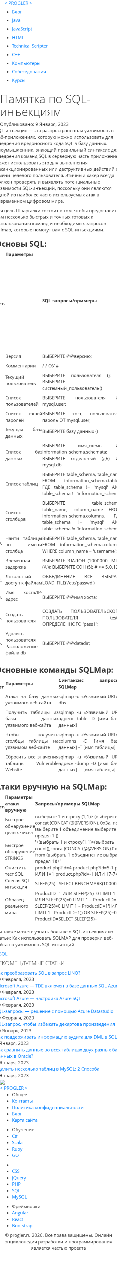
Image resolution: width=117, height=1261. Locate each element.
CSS (16, 1171)
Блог (17, 12)
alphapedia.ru (59, 1257)
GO (15, 1155)
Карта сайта (25, 1120)
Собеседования (29, 71)
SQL (16, 1190)
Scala (17, 1142)
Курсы (19, 80)
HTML (18, 37)
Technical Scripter (30, 46)
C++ (16, 54)
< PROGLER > (18, 3)
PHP (16, 1184)
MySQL (19, 1197)
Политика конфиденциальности (48, 1107)
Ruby (17, 1149)
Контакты (22, 1101)
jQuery (19, 1178)
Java (16, 20)
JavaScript (22, 29)
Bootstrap (22, 1225)
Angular (20, 1213)
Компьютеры (26, 63)
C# (15, 1136)
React (17, 1219)
